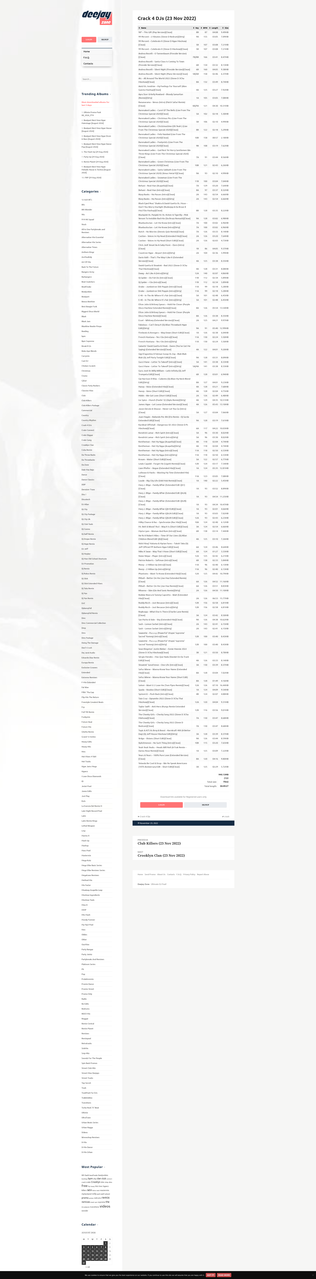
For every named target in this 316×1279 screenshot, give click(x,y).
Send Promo (150, 874)
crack (84, 1182)
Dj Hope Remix (88, 544)
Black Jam (86, 321)
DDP (84, 484)
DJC (83, 603)
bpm (84, 336)
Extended (86, 672)
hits (96, 1186)
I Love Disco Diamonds (91, 776)
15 (105, 1251)
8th (83, 1175)
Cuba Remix (87, 450)
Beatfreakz (86, 286)
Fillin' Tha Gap (88, 692)
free (85, 1186)
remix (106, 1197)
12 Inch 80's (87, 199)
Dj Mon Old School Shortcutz (94, 558)
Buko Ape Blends (89, 351)
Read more (224, 1275)
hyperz (106, 1186)
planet (107, 1194)
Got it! (210, 1275)
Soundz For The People (92, 1058)
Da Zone (85, 464)
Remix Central (88, 1023)
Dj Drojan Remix (89, 539)
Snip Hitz (85, 1053)
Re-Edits (85, 1003)
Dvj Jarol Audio (88, 652)
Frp (83, 707)
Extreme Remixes (89, 677)
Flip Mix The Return (90, 697)
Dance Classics (88, 479)
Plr (83, 969)
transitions (94, 1207)
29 (105, 1259)
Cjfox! (84, 380)
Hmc (84, 751)
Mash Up (85, 840)
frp (89, 1186)
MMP (84, 909)
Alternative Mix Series (91, 242)
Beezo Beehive (88, 301)
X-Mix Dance (87, 1147)
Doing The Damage (90, 642)
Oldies (84, 934)
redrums (97, 1198)
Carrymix (85, 356)
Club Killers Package (90, 405)
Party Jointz (87, 954)
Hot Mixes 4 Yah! (89, 756)
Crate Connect (88, 430)
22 (105, 1255)
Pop (83, 974)
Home (86, 51)
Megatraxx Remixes (90, 875)
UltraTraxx (86, 1117)
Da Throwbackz (88, 459)
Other (84, 939)
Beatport (85, 296)
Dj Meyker (86, 553)
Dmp (84, 628)
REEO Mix (86, 1013)
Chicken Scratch (88, 365)
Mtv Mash (86, 914)
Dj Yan (84, 593)
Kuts (84, 801)
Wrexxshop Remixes (90, 1137)
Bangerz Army (88, 272)
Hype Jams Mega (89, 766)
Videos (85, 1132)
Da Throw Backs (88, 454)
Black (84, 316)
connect (109, 1179)
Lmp (83, 830)
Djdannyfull (87, 608)
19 (92, 1255)
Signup (104, 40)
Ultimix (85, 1112)
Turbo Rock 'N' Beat (90, 1107)
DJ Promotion (88, 563)
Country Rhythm (89, 420)
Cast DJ (85, 361)
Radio (84, 998)
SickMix (85, 1048)
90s (83, 214)
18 (88, 1255)
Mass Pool (86, 850)
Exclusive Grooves (89, 667)
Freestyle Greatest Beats (92, 702)
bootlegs (85, 1179)
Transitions (86, 1102)
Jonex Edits (87, 791)
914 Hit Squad (88, 219)
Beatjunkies (87, 291)
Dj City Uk (86, 519)
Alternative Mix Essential (92, 237)
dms (110, 1182)
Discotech (86, 499)
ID (82, 781)
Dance (84, 474)
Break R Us (86, 346)
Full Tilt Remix (88, 712)
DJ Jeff (85, 548)
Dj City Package (88, 514)
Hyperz (85, 771)
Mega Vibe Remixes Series (93, 870)
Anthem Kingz (88, 252)
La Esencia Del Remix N (92, 806)
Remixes (85, 1033)
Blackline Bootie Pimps (92, 326)
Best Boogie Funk (89, 306)
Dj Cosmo (86, 529)
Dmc (84, 618)
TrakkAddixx (87, 1097)
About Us (161, 874)
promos (91, 1198)
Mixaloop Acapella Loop (92, 890)
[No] (313, 1275)
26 (92, 1259)
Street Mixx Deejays (90, 1073)
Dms (84, 633)
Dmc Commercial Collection (94, 623)
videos (105, 1206)
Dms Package (87, 637)
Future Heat (87, 722)
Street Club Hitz (89, 1068)
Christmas (86, 370)
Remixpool (86, 1038)
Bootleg (85, 331)
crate (88, 1182)
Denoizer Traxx (88, 489)
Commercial (87, 410)
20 (97, 1255)
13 (97, 1251)
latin (89, 1189)
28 (101, 1259)
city (94, 1178)
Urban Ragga (87, 1127)
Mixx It (85, 905)
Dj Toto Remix (88, 588)
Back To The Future (90, 267)
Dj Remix (85, 568)
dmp (106, 1182)
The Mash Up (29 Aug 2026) (96, 151)
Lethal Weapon (88, 825)
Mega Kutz (86, 860)
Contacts (88, 63)
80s (83, 204)
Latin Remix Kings (89, 820)
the (107, 1201)
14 (101, 1251)
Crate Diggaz (87, 435)
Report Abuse (203, 874)
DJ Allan (85, 504)
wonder (85, 1210)
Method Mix (87, 880)
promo (85, 1197)
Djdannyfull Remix (90, 613)
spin (96, 1202)
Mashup (85, 845)
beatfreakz (93, 1175)
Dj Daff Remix (88, 534)
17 (84, 1255)
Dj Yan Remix (87, 598)
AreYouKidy (87, 257)
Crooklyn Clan (88, 445)
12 (92, 1251)
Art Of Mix (86, 262)
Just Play (85, 796)
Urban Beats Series (90, 1122)
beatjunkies (103, 1175)
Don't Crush (87, 647)
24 (84, 1259)
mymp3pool (87, 1194)
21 (101, 1255)
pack (98, 1194)
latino (94, 1190)
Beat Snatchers (88, 281)
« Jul (88, 1267)
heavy (93, 1186)
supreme (101, 1202)
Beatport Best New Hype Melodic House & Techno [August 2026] (96, 169)
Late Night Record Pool (92, 811)
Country (85, 415)
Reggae (85, 1018)
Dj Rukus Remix (88, 573)
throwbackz (85, 1207)
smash (92, 1202)
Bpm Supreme (88, 341)
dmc (103, 1182)
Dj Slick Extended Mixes (92, 583)
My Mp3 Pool (87, 924)
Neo (83, 929)
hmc (100, 1186)
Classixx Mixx (87, 390)
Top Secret (86, 1083)
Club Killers (86, 400)
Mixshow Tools (88, 900)
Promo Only (87, 994)
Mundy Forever (88, 919)
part (103, 1193)
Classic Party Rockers (91, 385)
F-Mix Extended (88, 682)
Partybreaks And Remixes (93, 959)
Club (84, 395)
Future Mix (86, 726)
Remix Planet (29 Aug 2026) (96, 161)
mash (98, 1190)
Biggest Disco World (90, 311)
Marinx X (85, 835)
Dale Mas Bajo (88, 469)
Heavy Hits (86, 746)
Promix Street (88, 989)
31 (84, 1263)
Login (89, 40)
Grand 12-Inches (89, 736)
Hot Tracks (86, 761)
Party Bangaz (87, 949)
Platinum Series (88, 964)
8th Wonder (87, 209)
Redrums (85, 1008)
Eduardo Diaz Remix (90, 657)
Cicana (84, 375)
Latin (84, 816)
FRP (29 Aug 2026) (93, 177)
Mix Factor (86, 885)
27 (97, 1259)
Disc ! (84, 494)
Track (84, 1088)
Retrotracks (87, 1043)
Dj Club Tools (87, 524)
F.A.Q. (86, 57)
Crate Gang (86, 440)
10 (84, 1251)
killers (84, 1190)
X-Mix (84, 1142)
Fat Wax (85, 687)
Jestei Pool (86, 786)
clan (99, 1178)
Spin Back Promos (89, 1063)
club (104, 1178)
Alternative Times (89, 247)
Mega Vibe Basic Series (92, 865)
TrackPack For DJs (89, 1092)
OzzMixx (85, 944)
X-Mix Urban (87, 1152)
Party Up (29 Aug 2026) (94, 156)
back (87, 1175)
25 (88, 1259)
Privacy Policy (189, 874)
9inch (84, 224)
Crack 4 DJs (87, 425)
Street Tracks (87, 1078)
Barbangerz (87, 276)
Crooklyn (95, 1181)
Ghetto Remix (88, 731)
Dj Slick (85, 578)
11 (88, 1251)
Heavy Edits (87, 741)
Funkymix (86, 717)
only (94, 1193)
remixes (86, 1201)
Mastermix (86, 855)
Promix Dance (88, 984)
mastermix (104, 1190)
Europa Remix (88, 662)
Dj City (84, 509)
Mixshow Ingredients (91, 895)
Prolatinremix (88, 979)
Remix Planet (87, 1028)
